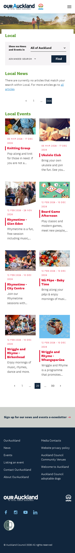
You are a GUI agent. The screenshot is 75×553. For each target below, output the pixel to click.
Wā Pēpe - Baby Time (52, 282)
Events (8, 455)
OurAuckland (12, 440)
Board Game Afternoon (50, 214)
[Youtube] (25, 512)
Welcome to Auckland (55, 467)
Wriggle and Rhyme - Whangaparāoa (52, 356)
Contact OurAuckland (17, 470)
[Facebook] (6, 512)
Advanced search (20, 58)
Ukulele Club (51, 155)
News (7, 448)
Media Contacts (51, 440)
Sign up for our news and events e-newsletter (35, 417)
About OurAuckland (16, 477)
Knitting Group (18, 148)
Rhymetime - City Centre (17, 286)
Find (59, 59)
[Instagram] (15, 512)
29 (37, 386)
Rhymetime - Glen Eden (17, 222)
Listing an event (14, 462)
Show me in (17, 48)
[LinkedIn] (35, 512)
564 (49, 101)
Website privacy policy (55, 448)
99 (52, 386)
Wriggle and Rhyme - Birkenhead (16, 353)
